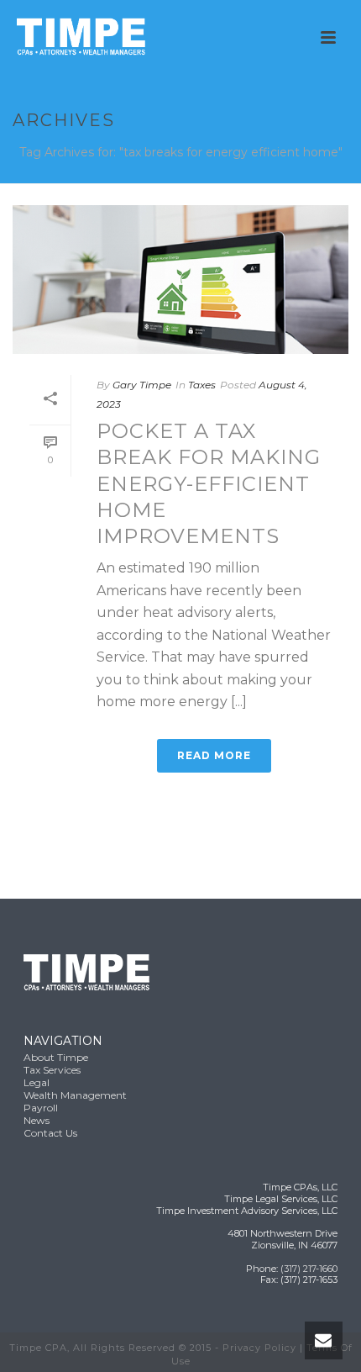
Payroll (41, 1107)
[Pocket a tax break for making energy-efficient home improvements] (180, 279)
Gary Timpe (141, 384)
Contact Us (50, 1133)
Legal (37, 1082)
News (37, 1120)
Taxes (202, 384)
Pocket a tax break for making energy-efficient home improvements (209, 483)
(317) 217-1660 (308, 1268)
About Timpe (56, 1057)
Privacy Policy (259, 1348)
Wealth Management (75, 1095)
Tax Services (52, 1069)
